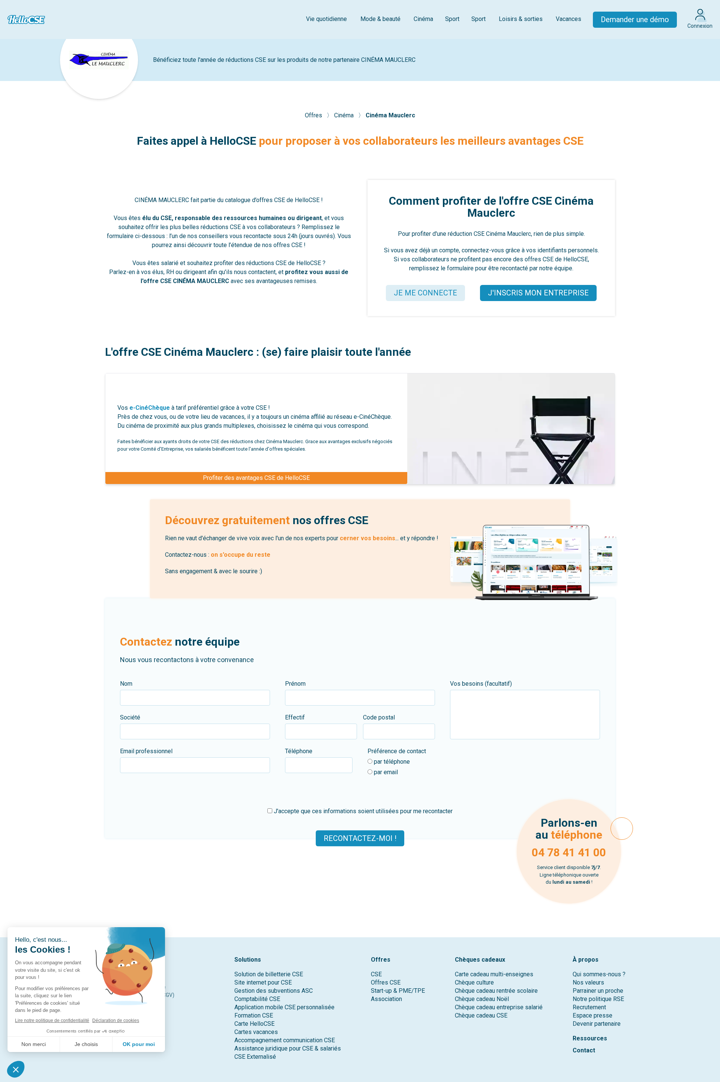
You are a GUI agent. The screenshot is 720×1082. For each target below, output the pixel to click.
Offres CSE (385, 982)
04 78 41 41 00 (569, 852)
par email (385, 772)
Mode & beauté (380, 18)
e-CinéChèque (149, 407)
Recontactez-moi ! (360, 838)
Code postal (379, 717)
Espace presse (592, 1015)
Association (386, 999)
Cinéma (423, 18)
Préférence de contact (397, 751)
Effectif (295, 717)
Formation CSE (253, 1015)
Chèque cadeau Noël (482, 999)
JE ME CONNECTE (425, 292)
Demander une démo (635, 19)
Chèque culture (474, 982)
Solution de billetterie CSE (268, 974)
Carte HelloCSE (254, 1023)
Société (130, 717)
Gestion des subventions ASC (273, 990)
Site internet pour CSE (263, 982)
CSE (376, 974)
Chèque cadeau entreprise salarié (499, 1007)
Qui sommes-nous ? (599, 974)
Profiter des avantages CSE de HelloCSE (256, 477)
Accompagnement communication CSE (284, 1040)
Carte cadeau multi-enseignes (494, 974)
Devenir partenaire (597, 1023)
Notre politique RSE (598, 999)
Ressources (590, 1038)
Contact (584, 1050)
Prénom (295, 683)
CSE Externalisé (255, 1056)
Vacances (568, 18)
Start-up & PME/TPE (398, 990)
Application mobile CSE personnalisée (284, 1007)
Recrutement (589, 1007)
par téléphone (391, 761)
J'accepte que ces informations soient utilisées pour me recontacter (362, 811)
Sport (452, 18)
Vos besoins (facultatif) (481, 683)
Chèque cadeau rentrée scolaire (496, 990)
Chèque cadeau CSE (481, 1015)
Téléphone (298, 751)
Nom (126, 683)
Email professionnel (146, 751)
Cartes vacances (256, 1032)
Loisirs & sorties (521, 18)
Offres (314, 115)
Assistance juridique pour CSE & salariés (287, 1048)
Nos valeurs (588, 982)
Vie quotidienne (326, 18)
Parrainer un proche (598, 990)
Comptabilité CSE (257, 999)
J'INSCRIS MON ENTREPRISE (538, 292)
